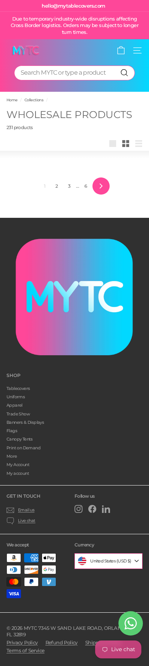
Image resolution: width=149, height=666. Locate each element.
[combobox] (74, 72)
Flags (11, 430)
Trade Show (18, 414)
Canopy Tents (19, 439)
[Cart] (121, 50)
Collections (33, 99)
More (11, 456)
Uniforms (15, 396)
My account (17, 473)
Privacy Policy (22, 642)
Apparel (14, 405)
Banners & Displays (25, 422)
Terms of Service (25, 650)
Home (12, 99)
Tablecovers (18, 388)
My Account (17, 464)
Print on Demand (23, 447)
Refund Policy (61, 642)
